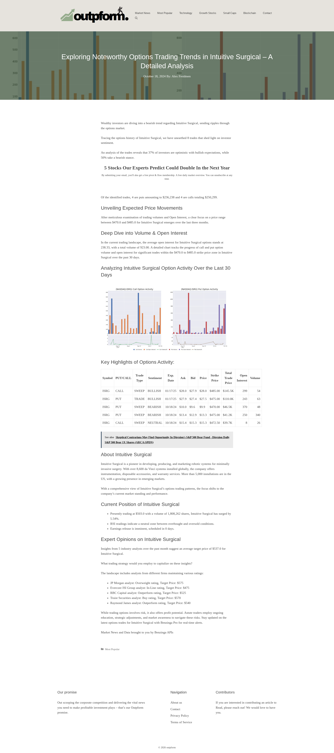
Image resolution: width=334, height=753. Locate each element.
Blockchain (249, 12)
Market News (142, 12)
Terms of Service (181, 722)
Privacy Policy (179, 715)
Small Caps (229, 12)
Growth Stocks (207, 12)
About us (176, 702)
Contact (267, 12)
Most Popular (164, 12)
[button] (136, 18)
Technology (185, 12)
